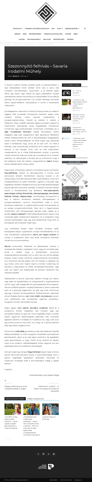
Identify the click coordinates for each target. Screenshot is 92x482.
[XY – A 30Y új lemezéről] (66, 93)
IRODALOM (17, 28)
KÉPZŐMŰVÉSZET (35, 34)
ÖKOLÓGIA (47, 39)
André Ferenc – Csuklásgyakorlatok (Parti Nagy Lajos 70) (79, 129)
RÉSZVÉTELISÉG (58, 39)
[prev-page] (5, 439)
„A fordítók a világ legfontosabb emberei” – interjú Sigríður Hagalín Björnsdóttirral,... (80, 104)
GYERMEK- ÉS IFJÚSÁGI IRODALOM (37, 28)
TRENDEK (70, 39)
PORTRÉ (68, 34)
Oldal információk (66, 480)
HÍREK (75, 34)
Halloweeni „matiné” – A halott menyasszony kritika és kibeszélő (46, 388)
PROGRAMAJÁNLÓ (34, 39)
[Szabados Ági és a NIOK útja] (50, 409)
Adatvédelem (53, 480)
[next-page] (9, 439)
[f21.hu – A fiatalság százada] (46, 13)
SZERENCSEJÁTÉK (71, 28)
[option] (75, 180)
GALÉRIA (22, 39)
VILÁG (59, 28)
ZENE (25, 34)
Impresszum (78, 480)
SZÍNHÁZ (17, 34)
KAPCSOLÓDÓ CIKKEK (15, 399)
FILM (53, 28)
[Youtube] (54, 454)
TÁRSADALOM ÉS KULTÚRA (53, 34)
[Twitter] (48, 454)
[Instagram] (43, 454)
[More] (31, 381)
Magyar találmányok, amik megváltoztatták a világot (15, 387)
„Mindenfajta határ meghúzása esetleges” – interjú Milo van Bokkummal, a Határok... (80, 142)
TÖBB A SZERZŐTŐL (35, 399)
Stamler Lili (16, 76)
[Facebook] (38, 454)
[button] (85, 29)
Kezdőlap (7, 44)
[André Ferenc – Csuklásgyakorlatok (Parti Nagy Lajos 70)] (66, 130)
